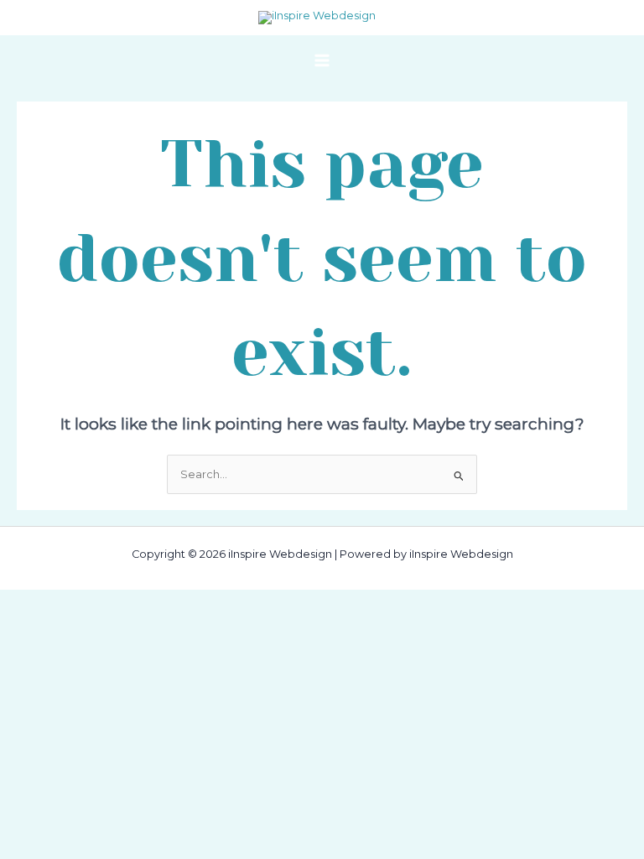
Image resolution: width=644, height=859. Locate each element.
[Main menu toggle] (321, 60)
